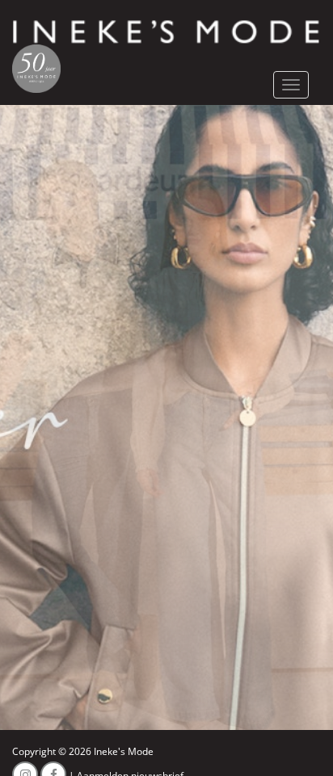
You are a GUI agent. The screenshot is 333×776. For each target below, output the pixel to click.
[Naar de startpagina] (166, 31)
